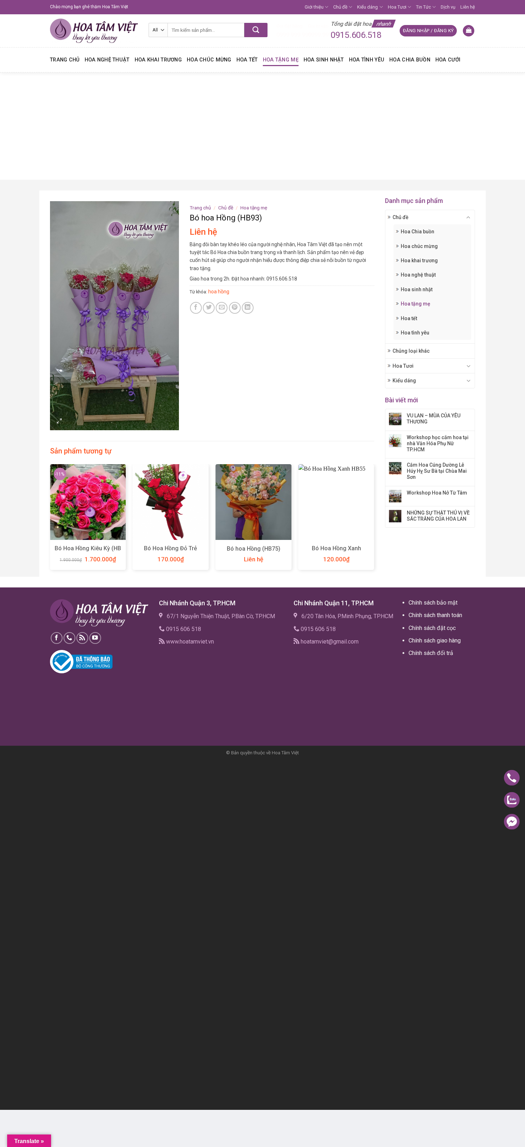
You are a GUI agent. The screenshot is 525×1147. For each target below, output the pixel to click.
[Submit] (256, 30)
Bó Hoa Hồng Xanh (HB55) (336, 552)
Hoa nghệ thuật (107, 60)
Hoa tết (247, 60)
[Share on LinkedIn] (248, 308)
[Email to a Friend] (222, 308)
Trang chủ (65, 60)
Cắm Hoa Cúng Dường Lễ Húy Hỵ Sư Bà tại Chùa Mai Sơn (437, 471)
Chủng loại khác (411, 351)
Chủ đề (340, 7)
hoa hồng (218, 291)
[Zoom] (59, 421)
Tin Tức (423, 7)
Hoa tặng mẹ (281, 60)
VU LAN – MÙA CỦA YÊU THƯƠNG (433, 418)
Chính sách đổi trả (431, 653)
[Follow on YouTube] (95, 638)
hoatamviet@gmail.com (330, 641)
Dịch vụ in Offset (422, 669)
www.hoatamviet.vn (190, 641)
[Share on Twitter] (209, 308)
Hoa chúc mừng (209, 60)
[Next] (374, 519)
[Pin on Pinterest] (235, 308)
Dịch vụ (448, 7)
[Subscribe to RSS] (82, 638)
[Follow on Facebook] (56, 638)
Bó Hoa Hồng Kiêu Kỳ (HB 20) (88, 552)
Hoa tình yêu (366, 60)
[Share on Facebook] (196, 308)
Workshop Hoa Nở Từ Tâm (437, 493)
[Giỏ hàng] (468, 31)
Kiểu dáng (367, 7)
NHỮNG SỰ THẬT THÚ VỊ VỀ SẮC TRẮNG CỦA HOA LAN (438, 516)
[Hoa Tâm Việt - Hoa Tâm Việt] (94, 31)
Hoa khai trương (158, 60)
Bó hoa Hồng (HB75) (253, 548)
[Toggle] (468, 217)
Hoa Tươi (397, 7)
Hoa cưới (447, 60)
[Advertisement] (262, 126)
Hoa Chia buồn (409, 60)
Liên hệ (467, 7)
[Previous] (50, 519)
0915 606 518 (183, 629)
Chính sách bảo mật (433, 602)
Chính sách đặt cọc (432, 628)
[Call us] (69, 638)
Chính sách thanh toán (435, 615)
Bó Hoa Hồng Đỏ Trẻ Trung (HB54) (170, 552)
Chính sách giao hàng (435, 640)
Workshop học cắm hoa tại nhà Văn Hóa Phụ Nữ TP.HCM (438, 443)
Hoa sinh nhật (324, 60)
